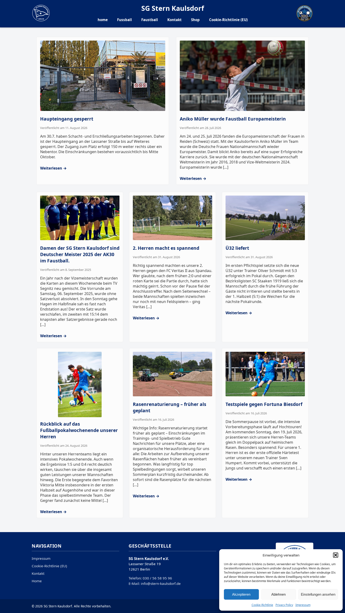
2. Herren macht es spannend (166, 248)
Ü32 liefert (237, 248)
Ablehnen (278, 594)
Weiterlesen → (53, 168)
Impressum (302, 605)
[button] (335, 555)
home (103, 19)
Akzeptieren (241, 594)
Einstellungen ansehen (318, 594)
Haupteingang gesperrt (66, 119)
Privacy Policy (284, 605)
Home (37, 581)
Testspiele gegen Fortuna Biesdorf (264, 404)
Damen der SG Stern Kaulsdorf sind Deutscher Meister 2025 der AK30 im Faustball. (79, 254)
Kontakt (174, 19)
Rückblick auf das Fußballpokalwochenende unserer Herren (79, 430)
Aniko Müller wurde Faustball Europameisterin (233, 119)
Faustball (149, 19)
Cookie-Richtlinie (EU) (228, 19)
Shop (195, 19)
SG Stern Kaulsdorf (172, 8)
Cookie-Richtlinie (262, 605)
